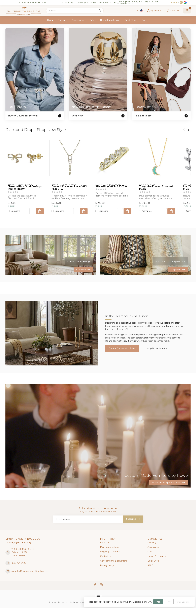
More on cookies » (183, 602)
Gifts (92, 20)
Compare (15, 211)
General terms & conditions (113, 561)
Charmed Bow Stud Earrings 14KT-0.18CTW (24, 187)
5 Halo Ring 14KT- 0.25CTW (111, 186)
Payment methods (109, 547)
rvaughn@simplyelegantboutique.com (30, 571)
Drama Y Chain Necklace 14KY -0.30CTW (69, 187)
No (169, 602)
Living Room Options (156, 348)
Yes (158, 602)
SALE (144, 20)
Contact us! (105, 556)
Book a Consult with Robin (122, 348)
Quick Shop (130, 20)
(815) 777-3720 (18, 563)
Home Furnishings (109, 20)
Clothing (62, 20)
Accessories (78, 20)
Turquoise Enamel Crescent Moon (156, 187)
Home (50, 20)
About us (104, 542)
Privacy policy (107, 565)
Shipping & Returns (110, 551)
